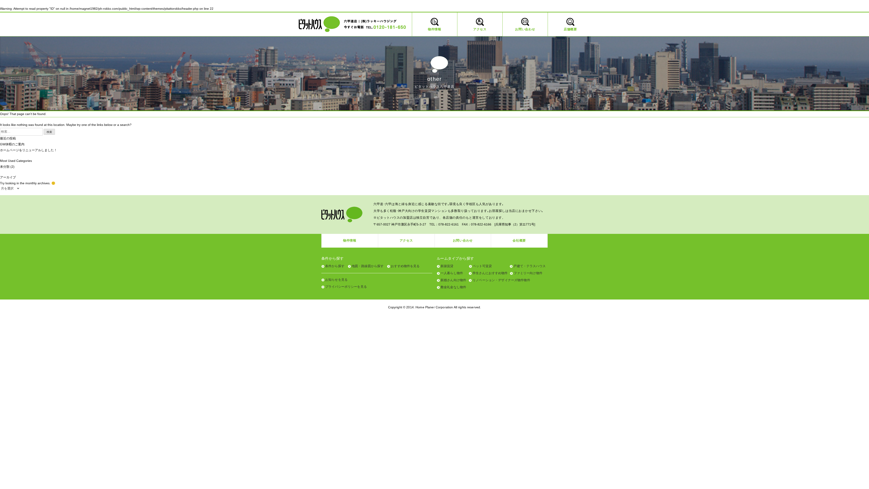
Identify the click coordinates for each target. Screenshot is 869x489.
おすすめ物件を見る (405, 266)
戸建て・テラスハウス (529, 266)
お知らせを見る (336, 279)
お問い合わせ (463, 240)
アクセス (406, 240)
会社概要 (519, 240)
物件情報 (349, 240)
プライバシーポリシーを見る (346, 286)
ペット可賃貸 (482, 266)
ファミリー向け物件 (528, 273)
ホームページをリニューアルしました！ (28, 150)
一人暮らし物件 (452, 273)
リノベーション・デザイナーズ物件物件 (501, 280)
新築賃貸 (447, 266)
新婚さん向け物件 (453, 280)
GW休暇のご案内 (12, 144)
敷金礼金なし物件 (453, 287)
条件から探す (334, 266)
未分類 (5, 166)
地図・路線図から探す (368, 266)
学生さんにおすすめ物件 (490, 273)
